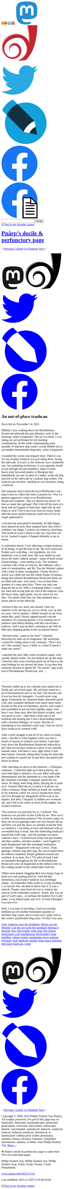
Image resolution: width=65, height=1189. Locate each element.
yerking (16, 937)
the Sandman (39, 927)
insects (52, 930)
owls (17, 934)
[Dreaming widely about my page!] (19, 60)
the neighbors (32, 924)
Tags (4, 924)
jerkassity (6, 940)
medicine (23, 940)
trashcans (18, 943)
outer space (44, 940)
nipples (33, 940)
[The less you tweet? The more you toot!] (26, 23)
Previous (9, 248)
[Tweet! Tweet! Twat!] (19, 97)
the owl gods (24, 927)
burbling (6, 937)
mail (15, 940)
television (6, 943)
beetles (26, 930)
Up (25, 248)
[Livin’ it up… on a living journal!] (24, 143)
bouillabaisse (28, 934)
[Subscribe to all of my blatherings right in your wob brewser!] (2, 23)
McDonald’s (43, 934)
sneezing (57, 940)
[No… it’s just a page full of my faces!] (19, 217)
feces (46, 937)
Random (33, 248)
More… (11, 1145)
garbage (54, 937)
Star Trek (16, 930)
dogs (40, 930)
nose (21, 924)
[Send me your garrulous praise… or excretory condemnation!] (13, 23)
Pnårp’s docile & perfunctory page (22, 236)
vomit (27, 943)
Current (18, 248)
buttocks (13, 924)
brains (24, 937)
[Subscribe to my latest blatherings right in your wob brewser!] (5, 23)
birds (33, 930)
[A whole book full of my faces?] (19, 180)
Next (41, 248)
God (13, 927)
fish (45, 930)
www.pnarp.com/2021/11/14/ (18, 1173)
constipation (35, 937)
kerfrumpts (7, 934)
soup (53, 934)
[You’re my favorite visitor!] (17, 224)
